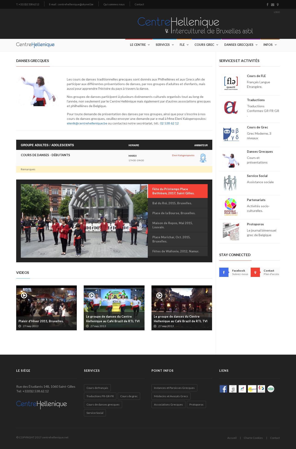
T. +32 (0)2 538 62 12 (27, 4)
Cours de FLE (256, 76)
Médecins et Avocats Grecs (171, 396)
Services (163, 44)
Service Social (257, 176)
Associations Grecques (168, 404)
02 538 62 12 (169, 123)
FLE (182, 44)
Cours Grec (204, 44)
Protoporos (255, 224)
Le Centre (138, 44)
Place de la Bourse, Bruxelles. (173, 213)
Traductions (256, 100)
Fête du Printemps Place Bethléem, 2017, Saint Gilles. (173, 191)
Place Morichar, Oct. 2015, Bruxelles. (171, 239)
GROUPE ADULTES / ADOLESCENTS (47, 145)
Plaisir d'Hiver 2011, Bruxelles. (41, 321)
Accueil (232, 438)
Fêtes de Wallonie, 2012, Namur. (175, 251)
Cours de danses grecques (103, 404)
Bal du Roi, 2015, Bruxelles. (172, 203)
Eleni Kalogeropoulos (183, 155)
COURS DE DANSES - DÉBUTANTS (45, 155)
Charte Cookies (253, 438)
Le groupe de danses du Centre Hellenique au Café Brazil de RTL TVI (113, 319)
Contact (139, 4)
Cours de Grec (257, 127)
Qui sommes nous (114, 4)
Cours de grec (129, 396)
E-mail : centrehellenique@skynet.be (71, 4)
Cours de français (97, 388)
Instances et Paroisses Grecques (174, 388)
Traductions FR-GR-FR (100, 396)
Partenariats (256, 200)
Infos (268, 44)
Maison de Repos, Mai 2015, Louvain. (172, 225)
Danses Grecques (238, 44)
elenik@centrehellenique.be (87, 123)
